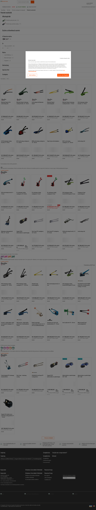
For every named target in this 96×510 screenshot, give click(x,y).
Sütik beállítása (32, 75)
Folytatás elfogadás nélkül (65, 58)
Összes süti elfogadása (63, 75)
